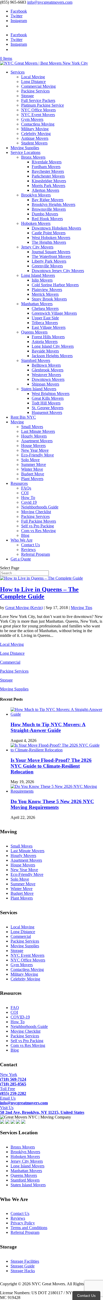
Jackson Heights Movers (52, 355)
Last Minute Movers (38, 431)
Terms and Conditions (29, 1227)
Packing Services (35, 91)
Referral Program (35, 554)
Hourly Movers (34, 436)
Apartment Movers (37, 441)
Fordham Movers (46, 166)
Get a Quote (21, 559)
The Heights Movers (49, 242)
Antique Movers (34, 138)
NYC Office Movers (38, 110)
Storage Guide (23, 1266)
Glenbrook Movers (47, 370)
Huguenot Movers (47, 412)
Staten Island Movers (38, 389)
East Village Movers (48, 327)
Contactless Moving (37, 124)
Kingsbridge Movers (49, 181)
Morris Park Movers (48, 185)
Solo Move (30, 459)
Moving (17, 422)
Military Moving (35, 129)
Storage (27, 95)
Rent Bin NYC (23, 417)
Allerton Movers (45, 190)
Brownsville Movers (49, 209)
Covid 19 (29, 502)
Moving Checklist (36, 511)
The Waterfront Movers (51, 256)
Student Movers (34, 143)
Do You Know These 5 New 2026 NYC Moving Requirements (52, 804)
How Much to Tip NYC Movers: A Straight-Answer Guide (48, 727)
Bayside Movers (45, 351)
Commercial (10, 662)
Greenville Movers (47, 266)
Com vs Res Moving (38, 530)
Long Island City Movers (53, 346)
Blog (25, 535)
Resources (19, 483)
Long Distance (33, 81)
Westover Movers (46, 374)
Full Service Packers (38, 100)
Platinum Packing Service (42, 105)
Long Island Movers (38, 275)
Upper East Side (45, 318)
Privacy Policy (23, 1223)
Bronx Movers (33, 157)
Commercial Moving (38, 86)
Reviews (28, 549)
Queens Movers (34, 332)
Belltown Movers (46, 365)
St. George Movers (47, 407)
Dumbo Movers (45, 214)
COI (25, 493)
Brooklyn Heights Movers (53, 204)
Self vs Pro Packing (37, 526)
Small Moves (32, 426)
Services (18, 72)
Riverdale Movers (47, 162)
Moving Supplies (25, 147)
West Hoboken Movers (51, 237)
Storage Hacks (23, 1270)
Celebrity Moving (36, 133)
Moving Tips (81, 607)
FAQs (26, 488)
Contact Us (30, 545)
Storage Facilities (25, 1261)
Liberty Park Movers (49, 261)
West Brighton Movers (50, 393)
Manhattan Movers (37, 303)
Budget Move (32, 474)
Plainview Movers (47, 289)
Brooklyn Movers (36, 195)
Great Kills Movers (48, 398)
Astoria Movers (45, 341)
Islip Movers (42, 280)
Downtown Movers (48, 379)
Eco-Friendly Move (37, 455)
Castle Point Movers (48, 233)
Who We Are (21, 540)
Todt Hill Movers (46, 403)
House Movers (33, 445)
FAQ (15, 1007)
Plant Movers (32, 478)
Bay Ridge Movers (47, 199)
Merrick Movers (45, 294)
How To (28, 497)
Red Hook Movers (47, 218)
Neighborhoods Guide (39, 507)
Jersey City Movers (37, 247)
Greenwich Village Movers (54, 313)
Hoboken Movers (35, 223)
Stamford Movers (35, 360)
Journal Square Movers (51, 251)
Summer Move (33, 464)
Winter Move (32, 469)
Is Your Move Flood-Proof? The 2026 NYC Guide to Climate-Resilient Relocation (51, 765)
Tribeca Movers (45, 322)
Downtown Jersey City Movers (58, 270)
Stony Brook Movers (49, 299)
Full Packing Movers (38, 521)
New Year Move (35, 450)
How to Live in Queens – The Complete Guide (39, 593)
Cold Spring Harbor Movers (55, 285)
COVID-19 (20, 1017)
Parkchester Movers (48, 176)
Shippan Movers (45, 384)
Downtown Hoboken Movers (56, 228)
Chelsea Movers (45, 308)
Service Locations (25, 152)
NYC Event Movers (38, 114)
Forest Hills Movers (48, 337)
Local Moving (33, 77)
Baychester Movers (48, 171)
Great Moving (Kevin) (24, 607)
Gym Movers (32, 119)
